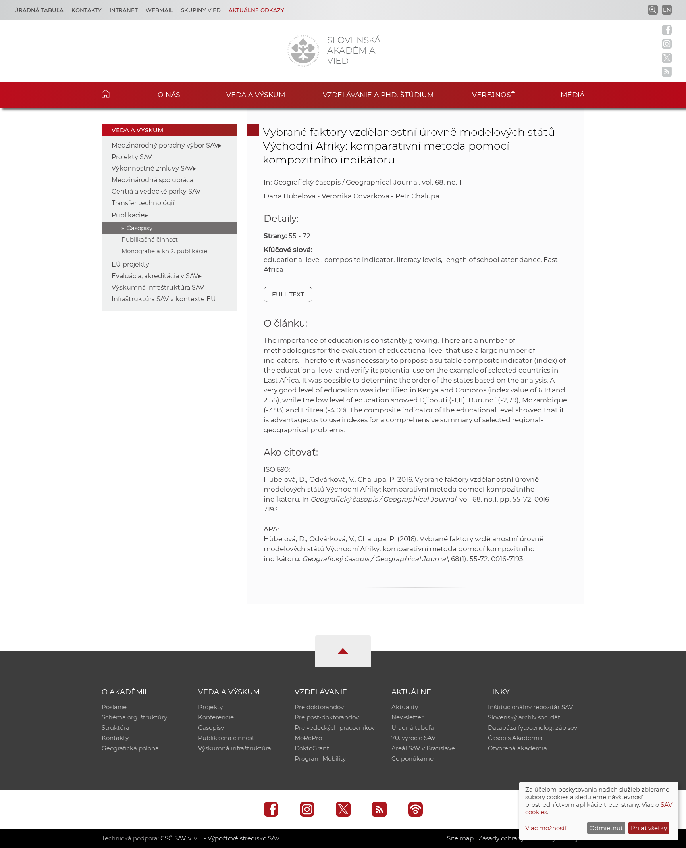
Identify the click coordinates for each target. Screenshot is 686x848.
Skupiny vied (201, 10)
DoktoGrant (312, 748)
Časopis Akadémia (515, 738)
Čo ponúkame (412, 758)
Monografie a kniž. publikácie (164, 251)
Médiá (572, 94)
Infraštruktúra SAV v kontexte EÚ (164, 299)
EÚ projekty (130, 264)
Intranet (124, 10)
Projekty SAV (132, 157)
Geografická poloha (130, 748)
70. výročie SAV (413, 738)
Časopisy (139, 228)
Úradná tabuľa (39, 10)
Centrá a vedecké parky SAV (156, 191)
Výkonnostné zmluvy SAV (152, 168)
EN (667, 9)
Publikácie (128, 215)
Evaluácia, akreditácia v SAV (155, 276)
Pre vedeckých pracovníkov (335, 727)
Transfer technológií (143, 203)
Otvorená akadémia (517, 748)
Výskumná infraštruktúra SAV (158, 287)
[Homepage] (303, 51)
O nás (169, 94)
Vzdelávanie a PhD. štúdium (378, 94)
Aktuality (404, 707)
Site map (460, 838)
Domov (118, 94)
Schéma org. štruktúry (134, 717)
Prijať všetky (649, 828)
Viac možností (546, 828)
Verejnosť (493, 94)
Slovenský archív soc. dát (524, 717)
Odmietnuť (606, 828)
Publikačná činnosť (149, 239)
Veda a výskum (255, 94)
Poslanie (114, 707)
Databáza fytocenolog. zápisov (532, 727)
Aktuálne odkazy (256, 10)
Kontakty (86, 10)
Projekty (210, 707)
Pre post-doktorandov (327, 717)
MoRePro (308, 738)
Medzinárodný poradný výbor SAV (165, 145)
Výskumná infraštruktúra (234, 748)
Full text (288, 294)
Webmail (159, 10)
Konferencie (216, 717)
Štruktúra (115, 727)
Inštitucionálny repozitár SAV (530, 707)
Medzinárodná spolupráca (152, 180)
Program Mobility (320, 758)
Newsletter (407, 717)
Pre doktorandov (319, 707)
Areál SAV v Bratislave (423, 748)
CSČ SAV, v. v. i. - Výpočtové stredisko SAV (219, 838)
